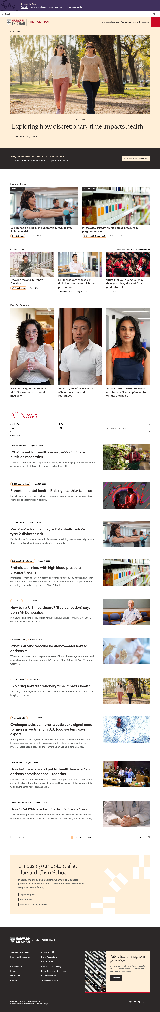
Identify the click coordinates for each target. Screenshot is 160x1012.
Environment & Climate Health (95, 236)
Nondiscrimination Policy (51, 966)
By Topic (61, 424)
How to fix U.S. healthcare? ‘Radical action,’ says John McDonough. (50, 609)
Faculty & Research (140, 22)
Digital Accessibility (49, 957)
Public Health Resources (20, 957)
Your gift (24, 7)
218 (89, 837)
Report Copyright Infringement (53, 971)
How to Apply (26, 899)
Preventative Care (66, 291)
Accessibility (46, 952)
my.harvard (14, 966)
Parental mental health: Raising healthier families (51, 490)
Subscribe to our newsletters (136, 158)
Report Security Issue (50, 976)
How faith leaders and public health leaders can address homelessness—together (50, 771)
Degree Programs (28, 894)
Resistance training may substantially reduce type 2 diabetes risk (41, 229)
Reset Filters (15, 435)
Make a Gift (15, 976)
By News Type (16, 424)
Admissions (126, 22)
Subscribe (116, 978)
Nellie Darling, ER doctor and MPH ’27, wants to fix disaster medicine (29, 392)
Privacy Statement (48, 962)
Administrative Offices (19, 952)
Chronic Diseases (18, 136)
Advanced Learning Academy (33, 904)
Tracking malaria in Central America (27, 281)
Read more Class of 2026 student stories (133, 249)
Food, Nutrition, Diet (19, 445)
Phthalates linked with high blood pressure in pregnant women (110, 229)
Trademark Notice (48, 980)
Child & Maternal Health (20, 484)
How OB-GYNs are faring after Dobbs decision (49, 809)
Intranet (13, 971)
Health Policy (16, 601)
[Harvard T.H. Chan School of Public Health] (32, 940)
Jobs (12, 962)
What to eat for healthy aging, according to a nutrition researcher (47, 454)
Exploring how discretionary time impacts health (78, 126)
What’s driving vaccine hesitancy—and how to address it (48, 648)
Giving (155, 14)
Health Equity (17, 762)
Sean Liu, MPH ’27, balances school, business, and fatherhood (75, 392)
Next (140, 837)
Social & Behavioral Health (21, 803)
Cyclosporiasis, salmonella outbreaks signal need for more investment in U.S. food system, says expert (51, 729)
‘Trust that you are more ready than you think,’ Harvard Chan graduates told (124, 283)
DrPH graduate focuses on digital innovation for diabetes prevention (76, 283)
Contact (13, 980)
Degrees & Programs (110, 22)
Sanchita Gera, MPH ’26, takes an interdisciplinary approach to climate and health (126, 392)
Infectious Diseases (19, 288)
